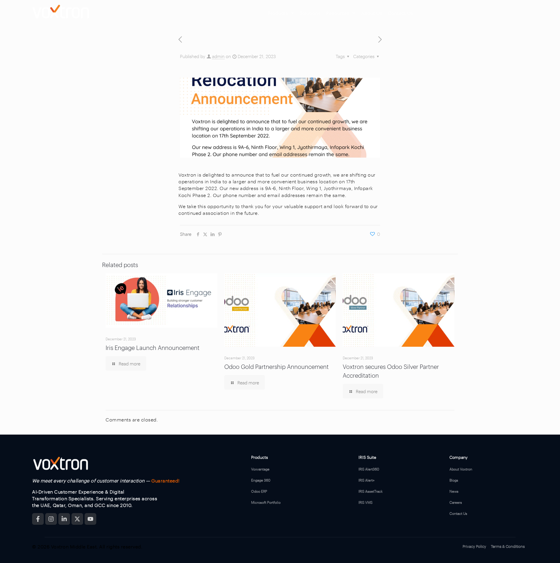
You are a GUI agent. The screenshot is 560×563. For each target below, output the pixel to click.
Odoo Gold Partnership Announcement (276, 366)
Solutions (310, 13)
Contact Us (400, 13)
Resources (337, 13)
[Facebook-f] (38, 519)
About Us (371, 13)
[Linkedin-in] (64, 519)
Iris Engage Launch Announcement (153, 347)
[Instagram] (51, 519)
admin (218, 56)
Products (278, 13)
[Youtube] (90, 519)
